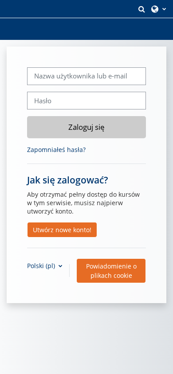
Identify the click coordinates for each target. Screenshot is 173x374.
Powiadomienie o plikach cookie (111, 271)
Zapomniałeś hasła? (56, 149)
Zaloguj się (86, 126)
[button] (141, 9)
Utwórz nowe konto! (62, 230)
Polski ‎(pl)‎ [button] (42, 265)
